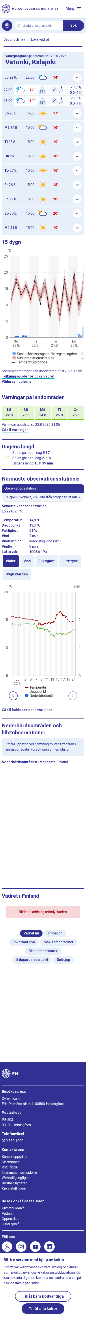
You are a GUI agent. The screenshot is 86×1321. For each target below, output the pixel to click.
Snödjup (63, 960)
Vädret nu (31, 933)
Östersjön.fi (10, 1224)
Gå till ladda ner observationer (27, 710)
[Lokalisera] (7, 25)
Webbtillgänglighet (16, 1178)
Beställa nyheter (14, 1183)
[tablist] (43, 568)
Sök (73, 25)
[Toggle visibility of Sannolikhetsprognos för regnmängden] (44, 354)
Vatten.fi (8, 1213)
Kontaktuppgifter (15, 1157)
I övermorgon (24, 942)
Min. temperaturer (43, 951)
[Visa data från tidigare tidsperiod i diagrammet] (13, 695)
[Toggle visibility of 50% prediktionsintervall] (33, 358)
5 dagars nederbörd (32, 960)
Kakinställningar (14, 1188)
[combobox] (41, 25)
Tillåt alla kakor (43, 1308)
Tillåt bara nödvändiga (43, 1296)
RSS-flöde (10, 1167)
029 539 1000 (12, 1141)
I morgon (55, 933)
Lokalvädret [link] (40, 39)
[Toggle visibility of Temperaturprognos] (29, 362)
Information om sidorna (19, 1172)
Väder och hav (14, 39)
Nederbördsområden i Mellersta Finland (35, 762)
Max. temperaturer (58, 942)
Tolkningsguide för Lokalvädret (28, 376)
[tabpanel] (43, 640)
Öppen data (10, 1219)
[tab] (11, 561)
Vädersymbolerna (16, 382)
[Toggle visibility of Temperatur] (36, 687)
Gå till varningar (15, 430)
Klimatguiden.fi (13, 1208)
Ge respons (11, 1162)
